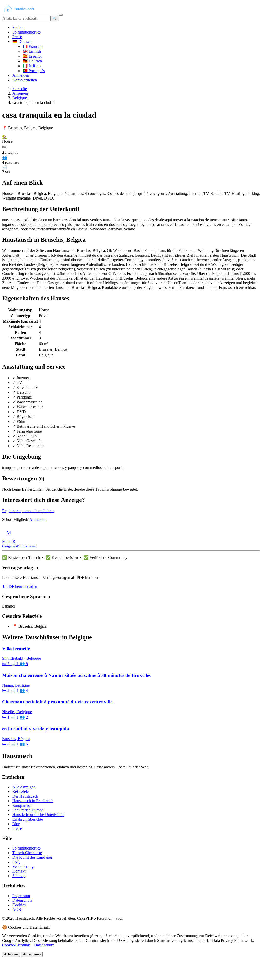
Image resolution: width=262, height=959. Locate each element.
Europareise (21, 805)
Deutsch (32, 61)
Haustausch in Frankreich (32, 801)
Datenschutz (22, 900)
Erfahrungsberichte (27, 819)
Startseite (19, 88)
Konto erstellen (24, 80)
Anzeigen (20, 93)
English (32, 51)
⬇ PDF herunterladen (19, 586)
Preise (17, 37)
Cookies (19, 905)
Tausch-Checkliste (27, 853)
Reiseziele (20, 791)
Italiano (32, 66)
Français (32, 46)
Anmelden (20, 75)
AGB (16, 909)
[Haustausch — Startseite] (30, 13)
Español (32, 56)
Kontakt (18, 871)
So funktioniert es (26, 32)
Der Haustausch (25, 796)
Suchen (18, 27)
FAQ (16, 862)
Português (34, 71)
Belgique (19, 98)
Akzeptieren (32, 954)
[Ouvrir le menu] (61, 15)
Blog (16, 824)
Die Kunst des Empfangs (32, 857)
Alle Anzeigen (24, 787)
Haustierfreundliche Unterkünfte (38, 814)
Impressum (21, 896)
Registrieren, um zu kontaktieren (28, 511)
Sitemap (18, 876)
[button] (22, 41)
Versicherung (23, 866)
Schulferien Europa (27, 810)
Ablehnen (11, 954)
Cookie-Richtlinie (16, 945)
